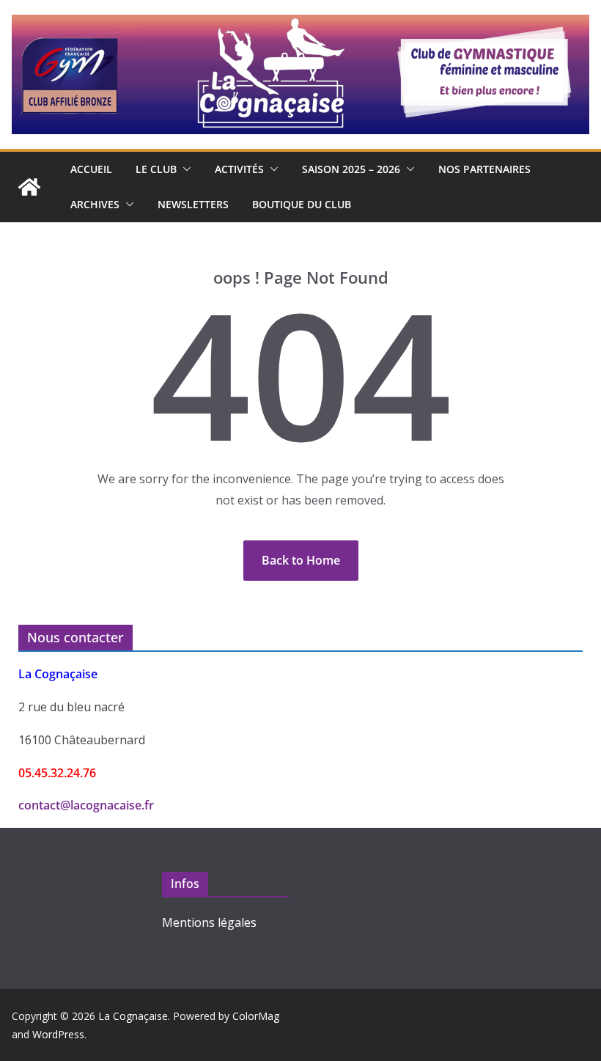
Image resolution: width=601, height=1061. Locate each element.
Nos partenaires (484, 169)
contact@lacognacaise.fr (86, 805)
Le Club (156, 169)
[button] (184, 169)
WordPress (58, 1034)
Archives (94, 204)
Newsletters (193, 204)
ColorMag (255, 1016)
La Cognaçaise (133, 1016)
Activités (239, 169)
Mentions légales (209, 922)
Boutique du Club (301, 204)
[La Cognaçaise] (29, 187)
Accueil (91, 169)
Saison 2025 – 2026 (351, 169)
